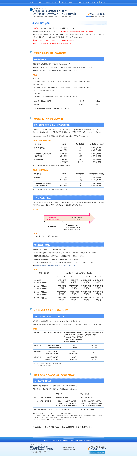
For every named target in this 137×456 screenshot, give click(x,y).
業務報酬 (63, 2)
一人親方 (79, 2)
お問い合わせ (88, 440)
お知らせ (103, 2)
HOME (33, 2)
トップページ (48, 440)
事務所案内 (87, 2)
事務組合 (71, 2)
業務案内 (56, 2)
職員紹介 (48, 2)
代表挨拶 (40, 2)
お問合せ (96, 2)
